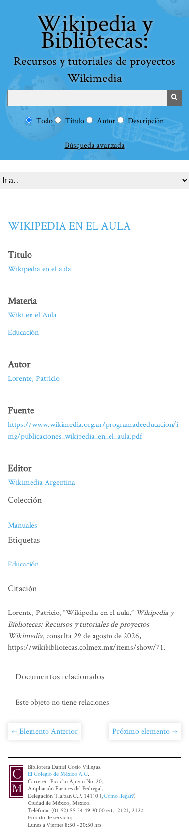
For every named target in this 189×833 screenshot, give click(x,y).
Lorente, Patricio (34, 378)
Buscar (174, 98)
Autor (106, 120)
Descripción (146, 120)
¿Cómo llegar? (118, 795)
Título (74, 120)
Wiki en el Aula (32, 315)
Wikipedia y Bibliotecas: (94, 46)
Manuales (22, 525)
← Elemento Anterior (45, 731)
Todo (44, 120)
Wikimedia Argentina (41, 482)
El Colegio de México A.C (58, 773)
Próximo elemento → (144, 731)
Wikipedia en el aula (69, 225)
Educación (23, 332)
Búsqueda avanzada (95, 145)
